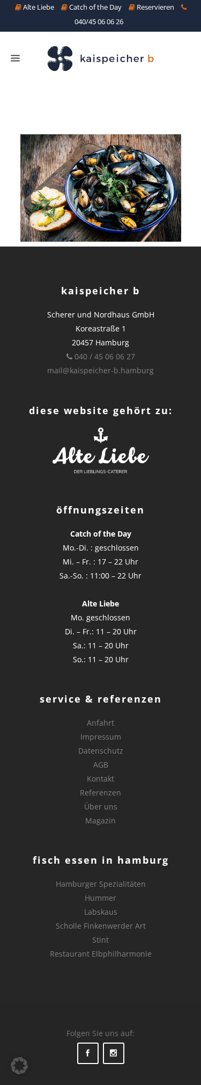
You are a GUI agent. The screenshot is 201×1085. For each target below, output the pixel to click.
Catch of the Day (95, 7)
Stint (100, 940)
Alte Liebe (37, 7)
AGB (100, 765)
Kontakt (100, 778)
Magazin (100, 820)
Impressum (100, 737)
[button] (19, 1065)
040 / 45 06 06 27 (103, 356)
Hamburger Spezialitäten (101, 884)
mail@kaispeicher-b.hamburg (100, 370)
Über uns (100, 806)
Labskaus (100, 912)
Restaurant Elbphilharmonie (101, 954)
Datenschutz (100, 751)
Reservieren (154, 7)
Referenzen (100, 792)
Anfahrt (100, 723)
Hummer (100, 898)
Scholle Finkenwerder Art (101, 926)
